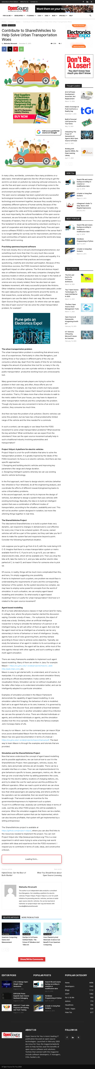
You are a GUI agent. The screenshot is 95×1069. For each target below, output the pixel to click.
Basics (18, 22)
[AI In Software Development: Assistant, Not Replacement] (87, 95)
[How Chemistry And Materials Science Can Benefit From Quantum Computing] (52, 929)
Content (11, 22)
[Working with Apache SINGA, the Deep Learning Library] (87, 152)
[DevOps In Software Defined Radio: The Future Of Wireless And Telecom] (32, 929)
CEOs (46, 15)
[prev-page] (3, 949)
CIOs (39, 15)
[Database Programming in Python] (70, 241)
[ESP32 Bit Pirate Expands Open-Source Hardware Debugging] (7, 996)
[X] (91, 1)
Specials (62, 15)
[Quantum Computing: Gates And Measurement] (11, 929)
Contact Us (34, 2)
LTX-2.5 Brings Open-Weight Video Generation (20, 984)
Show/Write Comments (31, 959)
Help (71, 15)
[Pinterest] (15, 49)
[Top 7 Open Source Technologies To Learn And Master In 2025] (87, 293)
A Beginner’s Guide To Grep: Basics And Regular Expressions (84, 206)
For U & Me (7, 15)
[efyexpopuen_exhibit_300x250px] (31, 346)
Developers (18, 15)
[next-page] (7, 949)
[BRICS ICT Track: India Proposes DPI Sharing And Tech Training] (7, 1007)
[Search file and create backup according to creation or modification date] (70, 181)
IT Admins (30, 15)
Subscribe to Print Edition (10, 2)
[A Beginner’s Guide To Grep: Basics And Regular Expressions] (70, 204)
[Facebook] (83, 1)
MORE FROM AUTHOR (30, 917)
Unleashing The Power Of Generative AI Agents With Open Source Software (71, 136)
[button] (90, 15)
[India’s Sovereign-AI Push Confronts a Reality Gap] (87, 110)
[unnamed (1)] (79, 77)
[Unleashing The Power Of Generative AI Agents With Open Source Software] (87, 135)
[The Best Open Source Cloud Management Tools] (87, 307)
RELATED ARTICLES (11, 917)
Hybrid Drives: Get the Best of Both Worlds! (14, 874)
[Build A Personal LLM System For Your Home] (87, 122)
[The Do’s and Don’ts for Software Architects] (87, 278)
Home (4, 22)
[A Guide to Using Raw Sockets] (70, 195)
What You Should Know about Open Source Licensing (49, 874)
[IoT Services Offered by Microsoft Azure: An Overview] (87, 335)
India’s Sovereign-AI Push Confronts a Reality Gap (72, 109)
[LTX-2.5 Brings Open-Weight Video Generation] (7, 984)
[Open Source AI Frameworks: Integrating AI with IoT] (87, 320)
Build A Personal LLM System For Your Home (70, 121)
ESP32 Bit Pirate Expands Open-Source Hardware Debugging (21, 996)
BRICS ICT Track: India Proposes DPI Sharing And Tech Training (21, 1008)
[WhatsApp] (21, 49)
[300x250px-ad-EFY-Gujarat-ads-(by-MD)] (79, 47)
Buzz (53, 15)
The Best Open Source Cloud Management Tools (72, 307)
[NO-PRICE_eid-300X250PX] (31, 123)
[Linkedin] (87, 1)
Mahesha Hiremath (10, 43)
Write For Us (24, 2)
